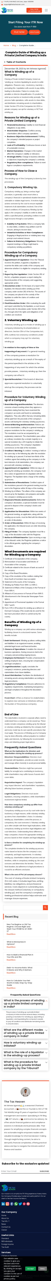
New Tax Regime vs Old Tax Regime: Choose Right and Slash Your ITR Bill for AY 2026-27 (19, 927)
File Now (19, 32)
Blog (14, 45)
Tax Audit (5, 1247)
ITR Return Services (9, 1256)
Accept (30, 1268)
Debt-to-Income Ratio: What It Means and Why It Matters (19, 968)
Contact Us (5, 1227)
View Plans (34, 32)
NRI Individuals (7, 1241)
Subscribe (44, 1171)
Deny (42, 1268)
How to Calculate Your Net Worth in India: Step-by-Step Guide (19, 982)
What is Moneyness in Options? (16, 943)
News (3, 1224)
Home (6, 45)
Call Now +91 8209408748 (34, 10)
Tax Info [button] (4, 1221)
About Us (5, 1218)
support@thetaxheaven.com (14, 4)
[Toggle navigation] (46, 10)
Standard (5, 1238)
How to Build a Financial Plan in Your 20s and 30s (20, 955)
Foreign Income (7, 1244)
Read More (11, 934)
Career (4, 1230)
